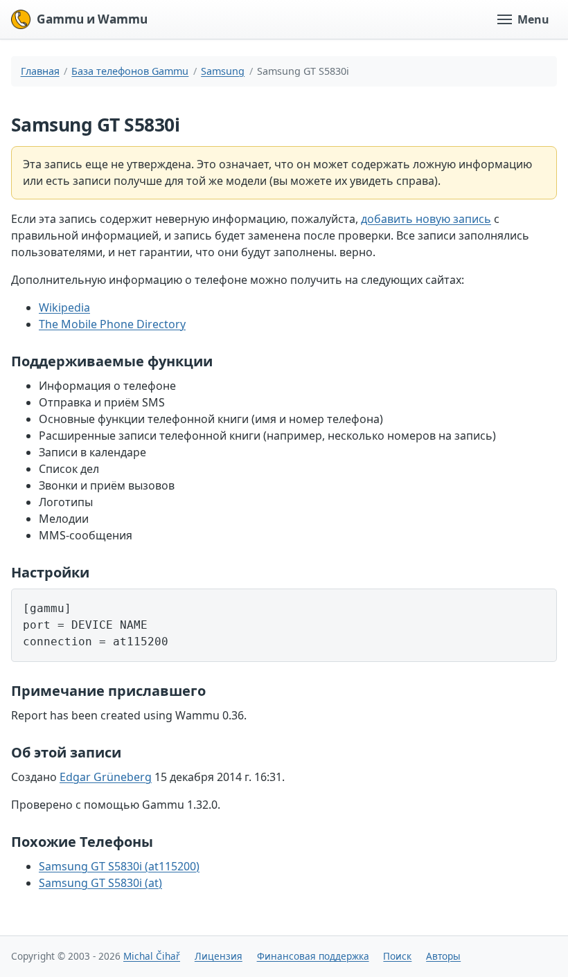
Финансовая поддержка (313, 955)
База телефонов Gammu (129, 71)
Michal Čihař (151, 955)
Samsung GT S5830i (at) (100, 882)
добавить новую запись (426, 218)
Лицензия (218, 955)
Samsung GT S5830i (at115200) (119, 866)
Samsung (223, 71)
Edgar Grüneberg (106, 777)
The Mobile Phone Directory (112, 324)
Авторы (443, 955)
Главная (40, 71)
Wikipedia (64, 307)
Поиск (397, 955)
